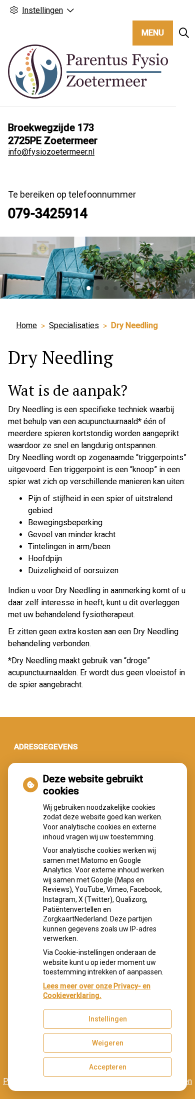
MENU (153, 33)
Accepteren (107, 1067)
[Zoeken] (184, 33)
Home (26, 325)
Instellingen (107, 1019)
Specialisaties (74, 325)
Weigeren (108, 1043)
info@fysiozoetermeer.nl (51, 152)
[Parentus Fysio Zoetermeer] (88, 72)
